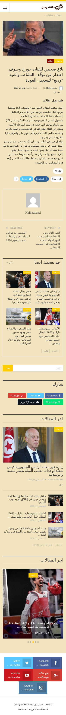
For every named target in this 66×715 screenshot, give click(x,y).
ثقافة (50, 61)
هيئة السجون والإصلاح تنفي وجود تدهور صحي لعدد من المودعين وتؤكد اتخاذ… (25, 531)
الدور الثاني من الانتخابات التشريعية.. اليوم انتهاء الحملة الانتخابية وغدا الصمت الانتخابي (48, 240)
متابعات (58, 61)
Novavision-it (41, 709)
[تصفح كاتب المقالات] (33, 200)
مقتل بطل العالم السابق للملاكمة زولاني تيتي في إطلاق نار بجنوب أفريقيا (27, 499)
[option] (33, 604)
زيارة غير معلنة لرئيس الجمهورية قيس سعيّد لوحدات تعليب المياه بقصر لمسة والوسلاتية (35, 470)
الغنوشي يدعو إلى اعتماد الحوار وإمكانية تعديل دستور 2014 (18, 236)
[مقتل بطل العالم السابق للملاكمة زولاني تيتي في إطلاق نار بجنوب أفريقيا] (18, 279)
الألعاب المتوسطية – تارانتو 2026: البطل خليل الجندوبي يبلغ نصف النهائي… (33, 625)
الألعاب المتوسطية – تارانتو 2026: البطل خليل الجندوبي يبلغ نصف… (27, 515)
